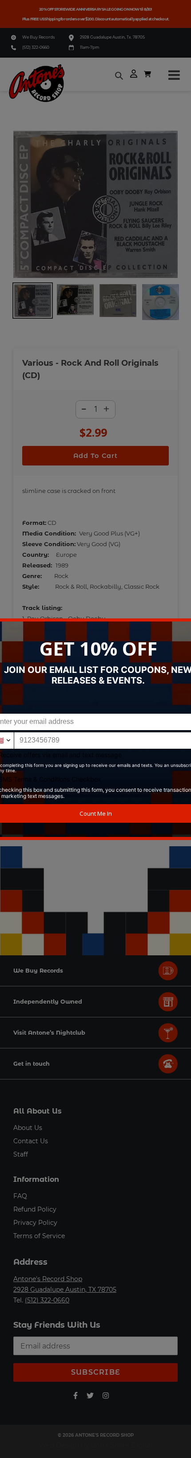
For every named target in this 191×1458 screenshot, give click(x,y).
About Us (27, 1128)
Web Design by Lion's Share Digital (95, 1445)
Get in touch (31, 1063)
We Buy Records (38, 37)
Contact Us (30, 1141)
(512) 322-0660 (35, 47)
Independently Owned (47, 1001)
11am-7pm (89, 47)
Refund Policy (34, 1209)
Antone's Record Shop (47, 1279)
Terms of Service (39, 1236)
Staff (20, 1154)
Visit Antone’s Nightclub (49, 1032)
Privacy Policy (35, 1223)
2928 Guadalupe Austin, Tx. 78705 (112, 37)
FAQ (20, 1196)
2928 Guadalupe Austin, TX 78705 (64, 1290)
